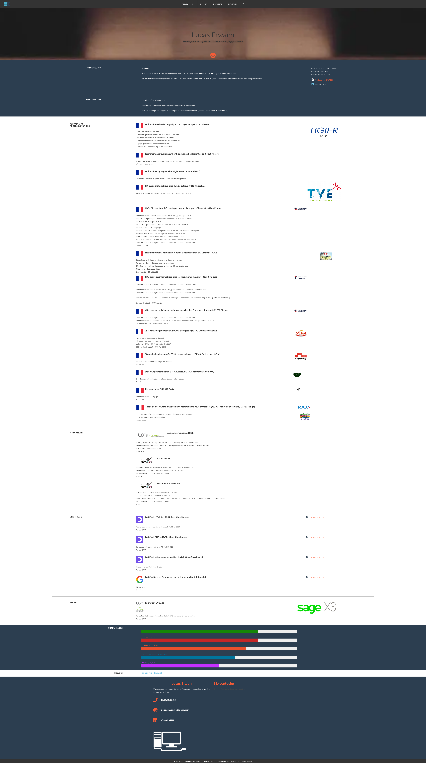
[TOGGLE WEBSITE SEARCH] (243, 4)
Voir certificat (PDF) (317, 517)
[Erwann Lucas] (312, 84)
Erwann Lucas (320, 84)
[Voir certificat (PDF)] (307, 517)
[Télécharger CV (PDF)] (312, 79)
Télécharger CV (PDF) (324, 80)
